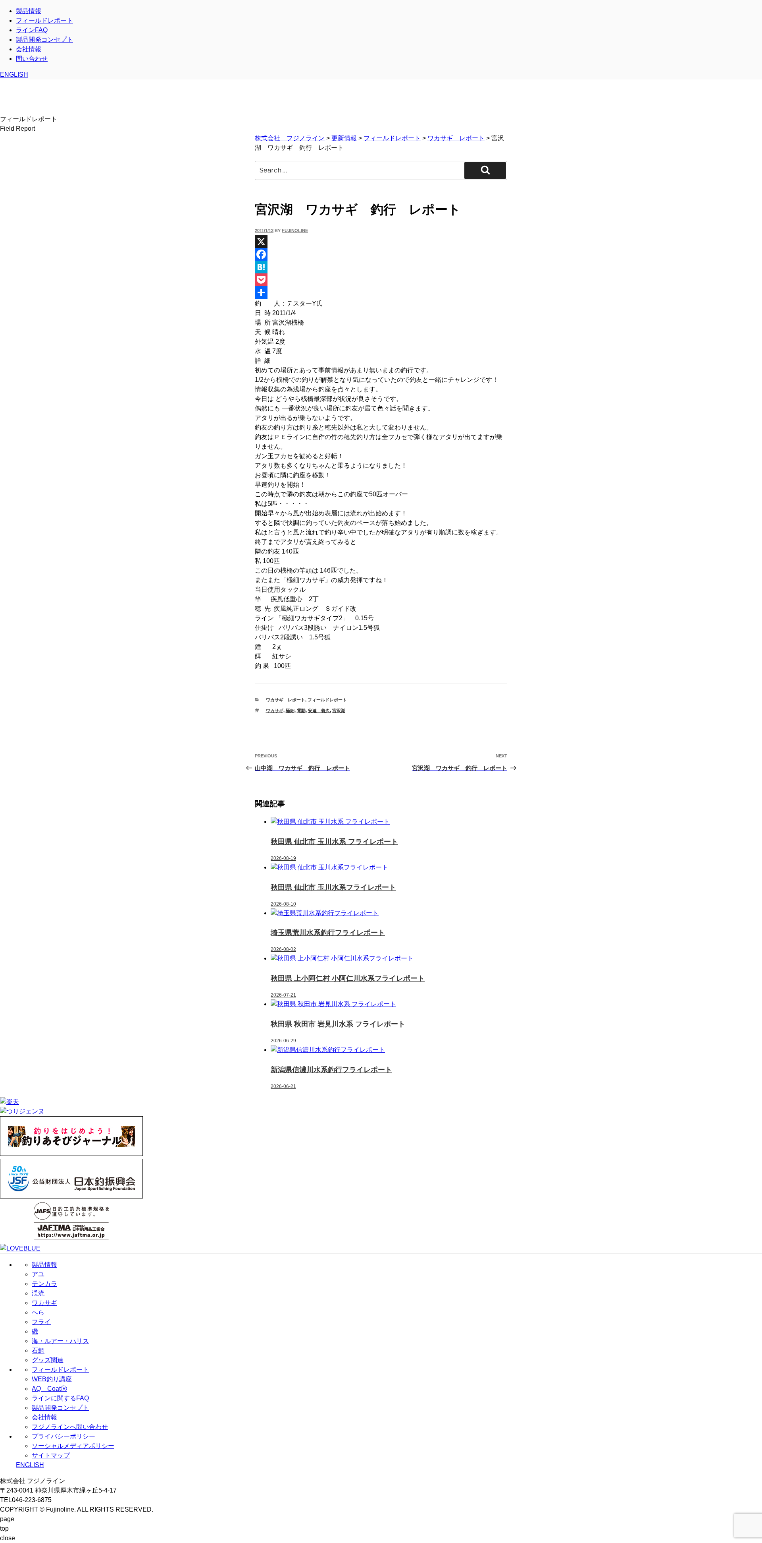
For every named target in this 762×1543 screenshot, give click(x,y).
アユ (38, 1274)
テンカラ (44, 1283)
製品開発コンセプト (44, 39)
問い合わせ (32, 58)
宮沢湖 (338, 710)
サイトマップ (51, 1455)
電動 (301, 710)
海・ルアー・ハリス (60, 1341)
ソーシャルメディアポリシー (73, 1445)
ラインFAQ (32, 30)
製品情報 (28, 11)
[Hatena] (381, 267)
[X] (381, 241)
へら (38, 1312)
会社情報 (28, 49)
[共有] (381, 292)
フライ (41, 1321)
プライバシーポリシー (63, 1436)
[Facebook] (381, 254)
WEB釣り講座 (52, 1379)
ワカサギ (274, 710)
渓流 (38, 1293)
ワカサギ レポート (285, 699)
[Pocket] (381, 279)
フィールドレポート (44, 20)
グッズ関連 (48, 1360)
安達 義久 (319, 710)
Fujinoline (295, 230)
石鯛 (38, 1350)
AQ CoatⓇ (49, 1388)
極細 (290, 710)
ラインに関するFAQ (60, 1398)
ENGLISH (14, 74)
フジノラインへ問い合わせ (70, 1426)
